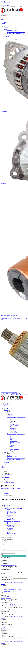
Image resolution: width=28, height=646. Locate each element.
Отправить (3, 585)
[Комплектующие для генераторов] (25, 417)
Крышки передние (15, 442)
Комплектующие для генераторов (10, 315)
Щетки (7, 318)
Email (2, 580)
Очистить (3, 565)
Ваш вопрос (4, 640)
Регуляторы (24, 318)
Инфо (5, 29)
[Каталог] (9, 410)
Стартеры (3, 183)
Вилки (2, 393)
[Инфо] (7, 452)
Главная (6, 26)
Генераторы (4, 111)
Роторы (18, 394)
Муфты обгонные (14, 425)
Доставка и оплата (5, 1)
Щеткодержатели (9, 316)
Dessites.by (13, 605)
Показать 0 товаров (11, 565)
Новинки (4, 563)
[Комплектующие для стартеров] (24, 434)
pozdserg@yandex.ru (9, 482)
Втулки (6, 393)
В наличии (5, 540)
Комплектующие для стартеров (9, 392)
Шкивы (3, 316)
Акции (4, 562)
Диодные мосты (14, 432)
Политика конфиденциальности (15, 33)
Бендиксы (12, 451)
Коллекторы (12, 318)
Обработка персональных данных (16, 32)
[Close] (7, 403)
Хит (3, 559)
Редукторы (8, 394)
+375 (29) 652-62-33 (6, 404)
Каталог (6, 27)
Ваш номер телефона (7, 579)
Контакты (6, 36)
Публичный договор (12, 30)
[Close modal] (11, 576)
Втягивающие (11, 393)
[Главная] (12, 400)
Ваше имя (4, 577)
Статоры (18, 318)
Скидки (4, 560)
